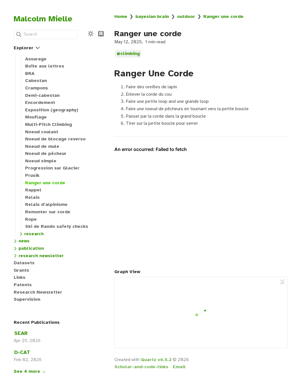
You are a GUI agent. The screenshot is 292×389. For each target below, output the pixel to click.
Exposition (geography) (51, 110)
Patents (23, 285)
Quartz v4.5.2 (156, 360)
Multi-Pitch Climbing (48, 124)
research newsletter (41, 255)
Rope (31, 219)
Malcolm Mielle (43, 19)
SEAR (21, 333)
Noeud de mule (42, 146)
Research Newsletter (38, 292)
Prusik (32, 175)
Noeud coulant (41, 132)
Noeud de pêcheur (45, 153)
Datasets (24, 263)
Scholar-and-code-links (141, 367)
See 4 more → (30, 371)
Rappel (33, 190)
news (24, 240)
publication (31, 248)
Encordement (40, 102)
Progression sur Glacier (52, 168)
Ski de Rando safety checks (56, 226)
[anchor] (199, 73)
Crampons (36, 88)
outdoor (186, 16)
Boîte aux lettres (44, 66)
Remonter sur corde (47, 212)
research (34, 233)
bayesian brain (152, 16)
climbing (130, 54)
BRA (30, 73)
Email (179, 367)
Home (120, 16)
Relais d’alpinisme (46, 204)
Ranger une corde (45, 183)
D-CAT (22, 352)
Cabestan (36, 80)
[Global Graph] (282, 282)
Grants (21, 270)
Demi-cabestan (42, 95)
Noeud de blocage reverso (55, 139)
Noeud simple (40, 161)
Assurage (35, 59)
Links (19, 277)
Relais (32, 197)
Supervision (27, 299)
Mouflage (36, 117)
